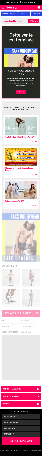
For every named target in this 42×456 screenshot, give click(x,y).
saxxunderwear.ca (27, 326)
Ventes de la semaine (12, 389)
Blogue (6, 404)
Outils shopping (11, 422)
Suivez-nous (9, 434)
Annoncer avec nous (21, 441)
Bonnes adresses (9, 14)
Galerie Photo (9, 266)
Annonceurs (9, 428)
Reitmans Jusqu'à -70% (14, 201)
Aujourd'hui (24, 14)
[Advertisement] (21, 358)
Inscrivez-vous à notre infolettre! (21, 2)
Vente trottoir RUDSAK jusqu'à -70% (19, 137)
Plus (34, 141)
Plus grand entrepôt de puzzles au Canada (19, 169)
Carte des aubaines (11, 396)
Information (9, 417)
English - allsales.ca (21, 411)
